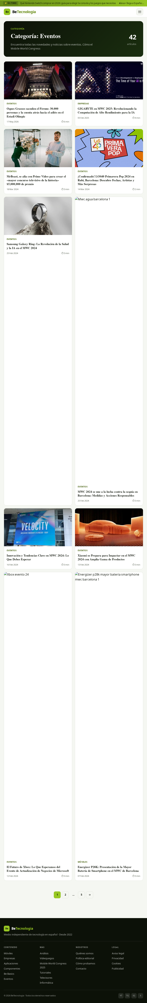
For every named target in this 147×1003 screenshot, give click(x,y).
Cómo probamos (85, 963)
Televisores (46, 977)
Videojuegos (47, 958)
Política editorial (85, 958)
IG (134, 995)
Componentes (12, 968)
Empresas (9, 958)
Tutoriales (45, 972)
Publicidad (118, 968)
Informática (46, 982)
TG (127, 995)
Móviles (8, 953)
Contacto (81, 968)
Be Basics (9, 973)
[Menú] (139, 11)
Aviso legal (118, 953)
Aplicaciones (11, 963)
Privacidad (118, 958)
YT (121, 995)
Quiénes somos (84, 953)
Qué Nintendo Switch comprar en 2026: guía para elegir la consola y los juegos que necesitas (68, 3)
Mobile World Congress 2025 (53, 965)
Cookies (116, 963)
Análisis (44, 953)
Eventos (8, 978)
